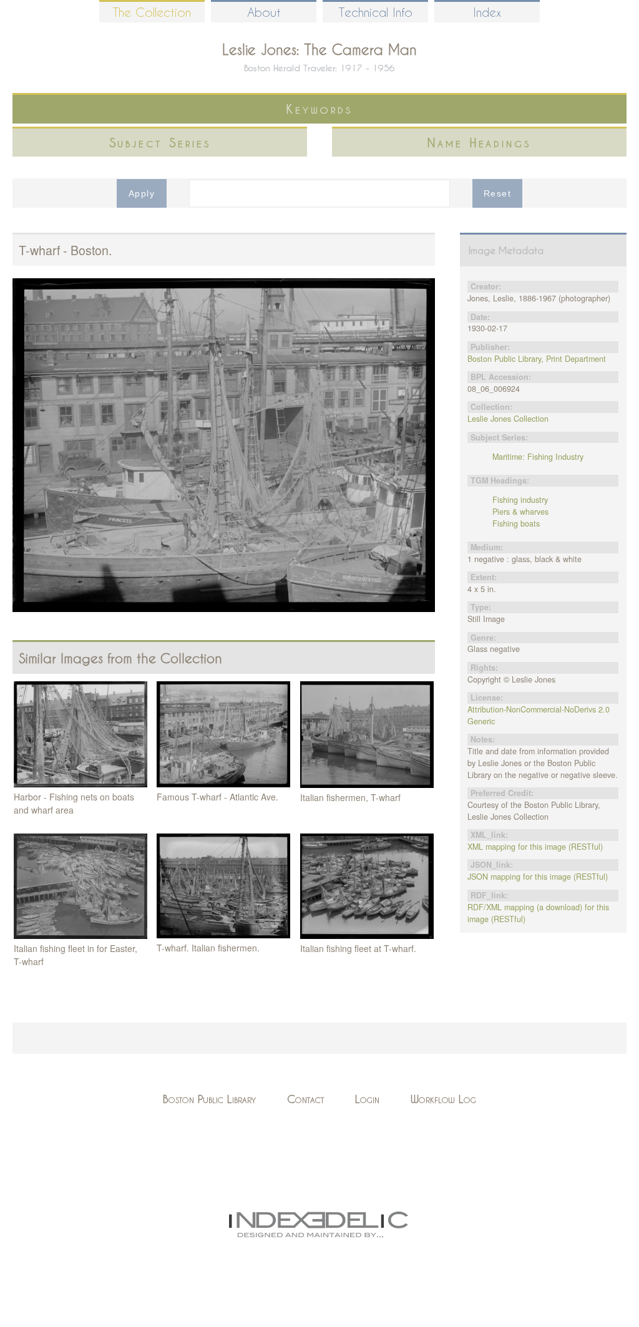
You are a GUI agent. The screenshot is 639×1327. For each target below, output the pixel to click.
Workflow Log (443, 1099)
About (264, 12)
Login (367, 1099)
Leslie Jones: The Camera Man (319, 49)
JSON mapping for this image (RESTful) (537, 876)
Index (487, 12)
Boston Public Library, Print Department (536, 358)
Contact (305, 1099)
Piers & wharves (520, 511)
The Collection (152, 12)
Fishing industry (520, 499)
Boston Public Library (209, 1099)
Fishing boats (516, 523)
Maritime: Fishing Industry (537, 456)
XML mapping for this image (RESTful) (535, 846)
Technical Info (375, 12)
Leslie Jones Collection (508, 418)
